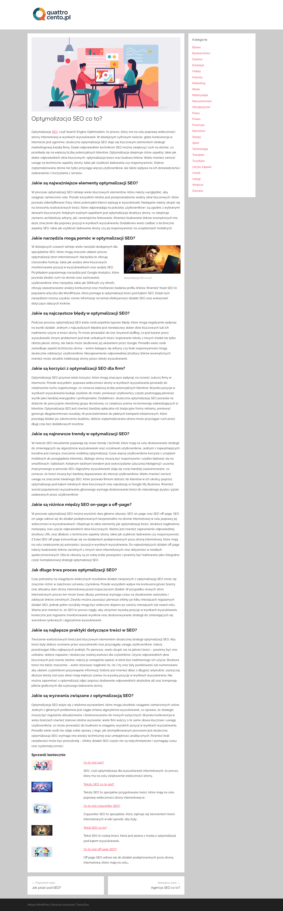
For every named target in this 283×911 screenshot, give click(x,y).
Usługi (196, 178)
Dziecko (197, 59)
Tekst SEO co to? (95, 827)
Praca (195, 113)
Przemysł (198, 125)
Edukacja (198, 65)
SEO (55, 132)
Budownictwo (201, 53)
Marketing (198, 83)
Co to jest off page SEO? (100, 849)
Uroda (196, 172)
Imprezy (197, 77)
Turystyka (198, 160)
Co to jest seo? (94, 762)
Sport (195, 142)
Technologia (200, 149)
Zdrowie (197, 190)
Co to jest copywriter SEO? (102, 806)
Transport (198, 154)
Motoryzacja (200, 95)
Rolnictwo (198, 131)
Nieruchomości (202, 101)
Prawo (196, 119)
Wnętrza (197, 184)
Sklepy (196, 137)
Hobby (196, 71)
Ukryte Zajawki (201, 167)
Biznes (196, 47)
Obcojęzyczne (201, 107)
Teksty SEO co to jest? (99, 784)
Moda (196, 89)
